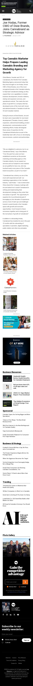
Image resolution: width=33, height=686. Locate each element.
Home (3, 15)
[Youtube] (18, 615)
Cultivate (23, 586)
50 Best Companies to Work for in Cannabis (16, 491)
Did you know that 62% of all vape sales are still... (21, 386)
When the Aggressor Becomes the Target (15, 458)
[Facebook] (3, 615)
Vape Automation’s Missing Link (12, 431)
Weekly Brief (12, 586)
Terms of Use (12, 592)
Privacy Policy (21, 592)
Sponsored (8, 411)
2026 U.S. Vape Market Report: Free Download (21, 394)
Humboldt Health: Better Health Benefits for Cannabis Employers (21, 378)
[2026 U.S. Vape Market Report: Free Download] (7, 395)
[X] (14, 615)
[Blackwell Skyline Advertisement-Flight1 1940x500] (16, 4)
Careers (14, 657)
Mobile (20, 663)
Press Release (7, 35)
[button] (3, 11)
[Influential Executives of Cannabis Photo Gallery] (16, 547)
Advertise (8, 657)
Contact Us (14, 663)
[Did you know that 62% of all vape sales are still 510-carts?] (7, 387)
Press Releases (6, 19)
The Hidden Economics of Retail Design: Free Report (21, 403)
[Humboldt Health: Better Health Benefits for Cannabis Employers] (7, 378)
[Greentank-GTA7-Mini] (16, 365)
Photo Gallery (9, 535)
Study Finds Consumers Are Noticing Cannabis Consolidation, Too (14, 468)
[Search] (30, 11)
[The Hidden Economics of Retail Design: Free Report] (7, 403)
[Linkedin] (10, 615)
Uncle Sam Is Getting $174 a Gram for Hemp (16, 495)
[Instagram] (7, 615)
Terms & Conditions (11, 660)
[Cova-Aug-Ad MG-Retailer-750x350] (16, 322)
